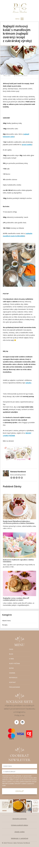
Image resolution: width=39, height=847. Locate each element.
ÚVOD (11, 649)
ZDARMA (12, 673)
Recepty (4, 625)
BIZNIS (11, 668)
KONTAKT (12, 682)
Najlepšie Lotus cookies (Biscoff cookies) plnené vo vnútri (16, 599)
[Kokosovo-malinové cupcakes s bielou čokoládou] (19, 545)
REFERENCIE (13, 678)
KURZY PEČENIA (14, 663)
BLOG (11, 654)
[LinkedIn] (17, 478)
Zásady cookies (19, 832)
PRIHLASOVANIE (14, 687)
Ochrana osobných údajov (19, 825)
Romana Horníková (21, 76)
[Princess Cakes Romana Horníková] (19, 8)
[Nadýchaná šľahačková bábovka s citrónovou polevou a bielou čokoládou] (19, 506)
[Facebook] (14, 478)
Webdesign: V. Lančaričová (19, 838)
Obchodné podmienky (19, 819)
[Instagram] (22, 478)
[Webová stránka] (11, 478)
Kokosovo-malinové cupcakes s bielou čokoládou (18, 560)
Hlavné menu (6, 621)
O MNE (11, 659)
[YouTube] (19, 478)
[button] (6, 806)
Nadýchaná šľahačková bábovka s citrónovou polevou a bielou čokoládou (18, 522)
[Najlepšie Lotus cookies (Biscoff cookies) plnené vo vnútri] (19, 583)
